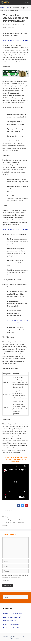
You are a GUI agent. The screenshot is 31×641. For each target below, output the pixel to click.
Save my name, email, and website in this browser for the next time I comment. (15, 577)
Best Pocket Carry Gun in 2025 (12, 617)
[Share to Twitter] (22, 506)
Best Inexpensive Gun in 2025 (11, 628)
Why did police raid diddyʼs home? (15, 520)
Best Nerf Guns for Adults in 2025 (12, 624)
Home (2, 7)
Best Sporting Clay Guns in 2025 (12, 613)
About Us (25, 636)
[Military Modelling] (5, 2)
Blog (7, 7)
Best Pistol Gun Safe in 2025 (11, 621)
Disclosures (16, 638)
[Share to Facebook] (18, 506)
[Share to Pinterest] (26, 506)
